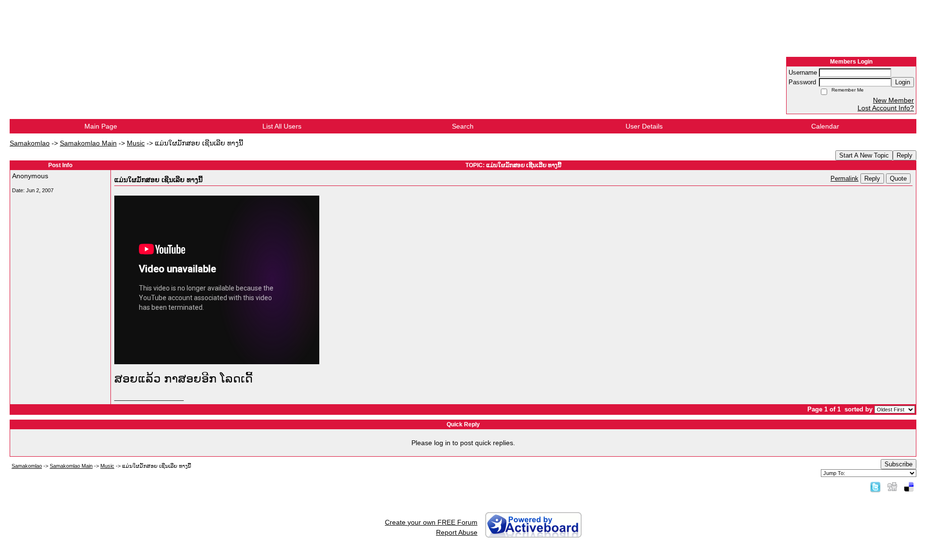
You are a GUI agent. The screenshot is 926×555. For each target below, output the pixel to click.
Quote (898, 178)
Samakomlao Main (88, 143)
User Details (644, 126)
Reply (904, 155)
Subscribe (898, 464)
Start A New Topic (864, 155)
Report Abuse (456, 532)
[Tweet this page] (875, 486)
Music (136, 143)
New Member (893, 100)
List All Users (281, 126)
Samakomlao (30, 143)
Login (902, 82)
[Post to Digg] (892, 486)
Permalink (844, 178)
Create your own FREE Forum (431, 522)
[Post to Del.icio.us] (908, 486)
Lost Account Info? (886, 108)
